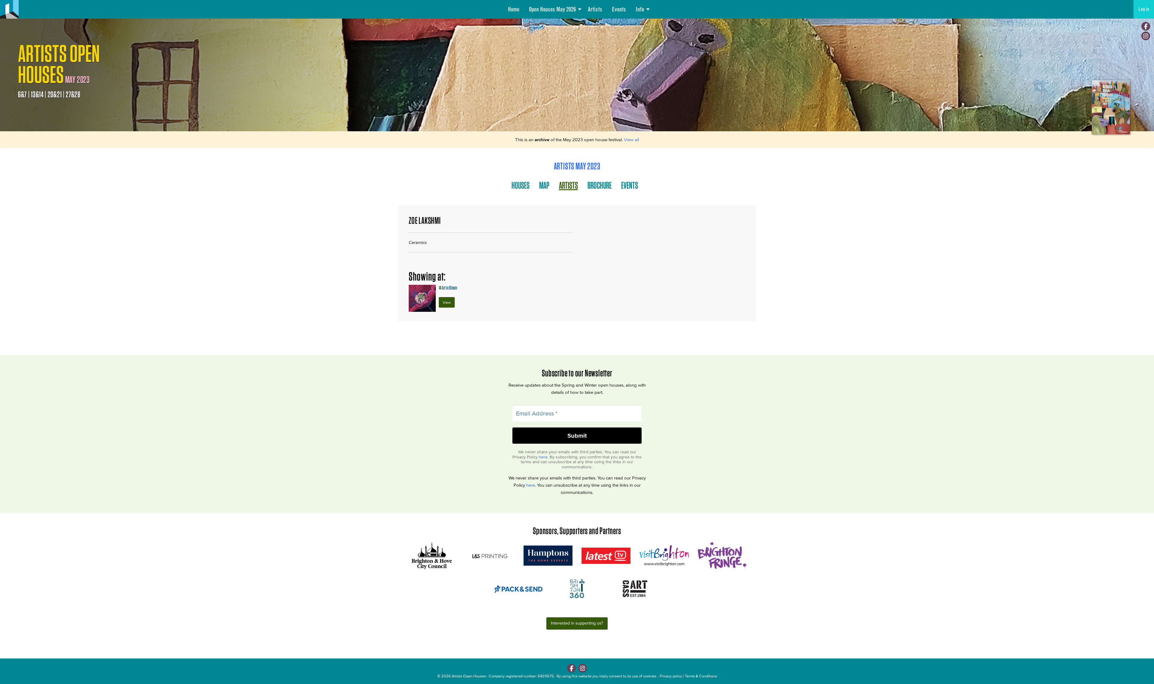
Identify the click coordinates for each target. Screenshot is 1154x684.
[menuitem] (513, 9)
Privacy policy (671, 676)
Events (619, 9)
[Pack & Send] (518, 588)
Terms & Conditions (701, 676)
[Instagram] (1145, 36)
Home (513, 9)
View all (631, 139)
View (447, 302)
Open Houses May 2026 (552, 9)
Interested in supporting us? (577, 623)
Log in (1143, 9)
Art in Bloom (448, 287)
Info (640, 9)
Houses (520, 185)
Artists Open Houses (469, 676)
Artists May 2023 (577, 166)
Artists (595, 9)
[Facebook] (1145, 26)
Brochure (600, 185)
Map (544, 185)
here (543, 457)
